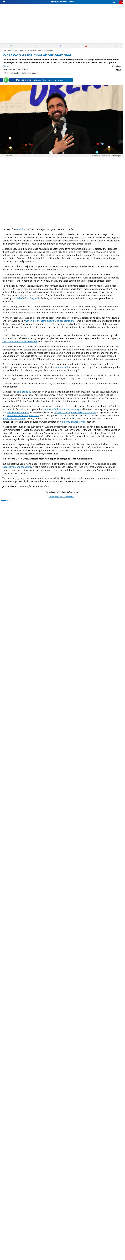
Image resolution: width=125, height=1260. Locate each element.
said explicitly (24, 391)
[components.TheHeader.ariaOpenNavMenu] (20, 2)
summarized (61, 367)
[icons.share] (121, 2)
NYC (6, 73)
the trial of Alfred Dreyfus (25, 298)
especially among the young (16, 466)
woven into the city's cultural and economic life (49, 320)
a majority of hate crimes (72, 421)
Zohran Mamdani (29, 73)
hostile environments (18, 412)
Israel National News (9, 51)
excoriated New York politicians (23, 415)
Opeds (21, 51)
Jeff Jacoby (15, 73)
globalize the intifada (14, 418)
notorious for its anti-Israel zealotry (61, 409)
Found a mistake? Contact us (61, 497)
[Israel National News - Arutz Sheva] (62, 2)
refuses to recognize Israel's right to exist (75, 412)
